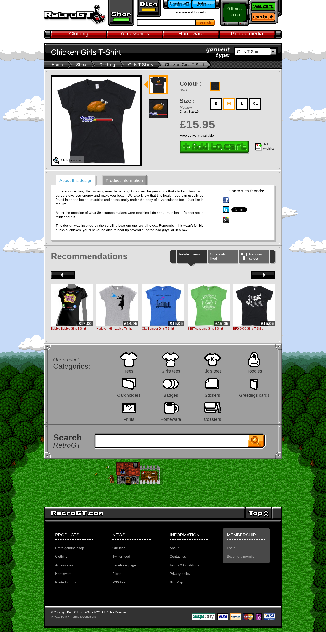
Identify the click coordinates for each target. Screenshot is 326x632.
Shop (81, 64)
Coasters (212, 419)
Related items (189, 254)
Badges (170, 395)
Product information (124, 180)
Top (258, 513)
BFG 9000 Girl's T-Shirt (248, 328)
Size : (187, 101)
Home (57, 64)
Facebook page (124, 565)
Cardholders (129, 395)
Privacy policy (180, 574)
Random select (255, 256)
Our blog (119, 548)
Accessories (135, 34)
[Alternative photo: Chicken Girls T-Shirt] (158, 85)
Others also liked (218, 256)
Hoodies (254, 371)
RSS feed (119, 582)
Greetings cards (254, 395)
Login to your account (177, 4)
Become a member (206, 4)
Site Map (176, 582)
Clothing (78, 34)
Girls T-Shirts (140, 64)
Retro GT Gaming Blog (149, 8)
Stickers (212, 395)
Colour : (191, 83)
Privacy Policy (60, 616)
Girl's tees (170, 371)
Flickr (116, 574)
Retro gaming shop (121, 13)
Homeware (191, 34)
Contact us (178, 556)
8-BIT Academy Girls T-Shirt (205, 328)
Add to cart (214, 147)
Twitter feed (121, 556)
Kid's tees (212, 371)
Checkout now (265, 18)
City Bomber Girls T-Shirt (158, 328)
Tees (128, 371)
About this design (75, 180)
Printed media (247, 34)
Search (205, 22)
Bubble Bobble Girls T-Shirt (68, 328)
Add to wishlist (268, 146)
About (174, 548)
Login (231, 548)
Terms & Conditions (184, 565)
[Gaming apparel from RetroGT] (75, 15)
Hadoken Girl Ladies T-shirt (114, 328)
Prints (128, 419)
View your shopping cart (265, 6)
